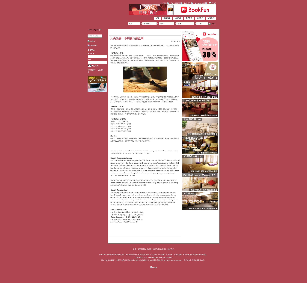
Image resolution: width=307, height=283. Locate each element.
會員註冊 (100, 70)
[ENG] (213, 3)
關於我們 (200, 18)
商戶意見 (189, 18)
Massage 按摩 (200, 3)
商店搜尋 (167, 18)
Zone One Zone (107, 14)
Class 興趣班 (175, 3)
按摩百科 (178, 18)
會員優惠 (148, 249)
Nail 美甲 (187, 3)
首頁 (157, 18)
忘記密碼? (91, 70)
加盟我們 (211, 18)
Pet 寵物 (164, 3)
